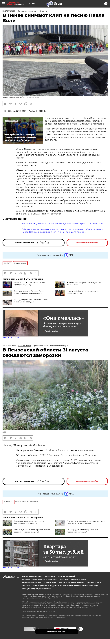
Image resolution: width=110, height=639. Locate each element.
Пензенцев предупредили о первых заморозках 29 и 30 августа (29, 522)
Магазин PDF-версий (66, 576)
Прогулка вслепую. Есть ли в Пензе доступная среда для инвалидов (29, 292)
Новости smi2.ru (11, 337)
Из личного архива (31, 97)
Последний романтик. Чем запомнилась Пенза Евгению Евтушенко (31, 301)
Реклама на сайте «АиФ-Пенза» (73, 579)
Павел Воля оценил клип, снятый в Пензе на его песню (53, 232)
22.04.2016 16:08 (9, 11)
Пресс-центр (50, 576)
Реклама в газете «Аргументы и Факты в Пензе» (64, 583)
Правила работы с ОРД (31, 583)
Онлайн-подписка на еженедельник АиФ (39, 579)
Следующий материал (56, 632)
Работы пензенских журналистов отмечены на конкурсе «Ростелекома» (62, 229)
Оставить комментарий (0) (87, 242)
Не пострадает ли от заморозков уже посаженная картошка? (82, 531)
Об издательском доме (32, 576)
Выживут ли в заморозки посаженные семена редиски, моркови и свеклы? (86, 522)
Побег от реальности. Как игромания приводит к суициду (29, 283)
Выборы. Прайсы (94, 583)
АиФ (4, 432)
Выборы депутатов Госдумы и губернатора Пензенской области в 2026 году (65, 586)
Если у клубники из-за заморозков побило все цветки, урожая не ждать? (32, 531)
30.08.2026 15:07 (9, 346)
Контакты (26, 586)
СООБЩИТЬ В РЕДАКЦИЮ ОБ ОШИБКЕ (36, 589)
